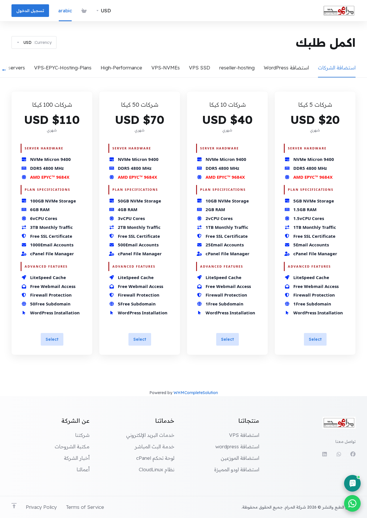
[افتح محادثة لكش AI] (352, 483)
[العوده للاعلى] (14, 506)
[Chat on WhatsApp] (352, 503)
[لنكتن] (324, 454)
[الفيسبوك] (353, 454)
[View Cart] (84, 10)
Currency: (37, 42)
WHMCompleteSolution (195, 392)
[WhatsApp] (338, 454)
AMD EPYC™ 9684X (313, 177)
